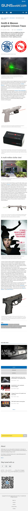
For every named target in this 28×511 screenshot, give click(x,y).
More (14, 409)
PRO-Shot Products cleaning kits (18, 401)
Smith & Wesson (4, 324)
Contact (14, 502)
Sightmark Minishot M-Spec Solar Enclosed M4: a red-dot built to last (18, 378)
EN (24, 1)
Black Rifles (16, 324)
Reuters (9, 184)
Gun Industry (19, 29)
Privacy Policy (14, 506)
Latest (16, 367)
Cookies (14, 508)
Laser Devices (10, 289)
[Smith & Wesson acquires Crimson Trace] (14, 46)
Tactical (19, 327)
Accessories (11, 324)
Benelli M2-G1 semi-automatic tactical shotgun (17, 386)
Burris (24, 288)
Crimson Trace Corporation (20, 90)
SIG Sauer (22, 285)
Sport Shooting (14, 327)
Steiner (3, 289)
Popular (14, 370)
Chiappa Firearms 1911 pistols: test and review (18, 394)
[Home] (14, 5)
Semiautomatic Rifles (5, 327)
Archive (14, 373)
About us (14, 500)
